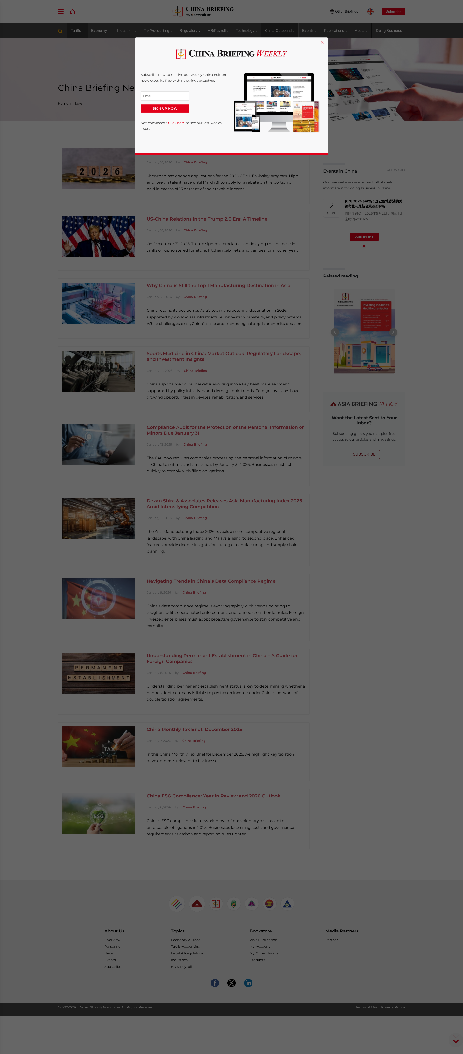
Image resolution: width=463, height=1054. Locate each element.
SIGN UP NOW (165, 109)
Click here (176, 123)
